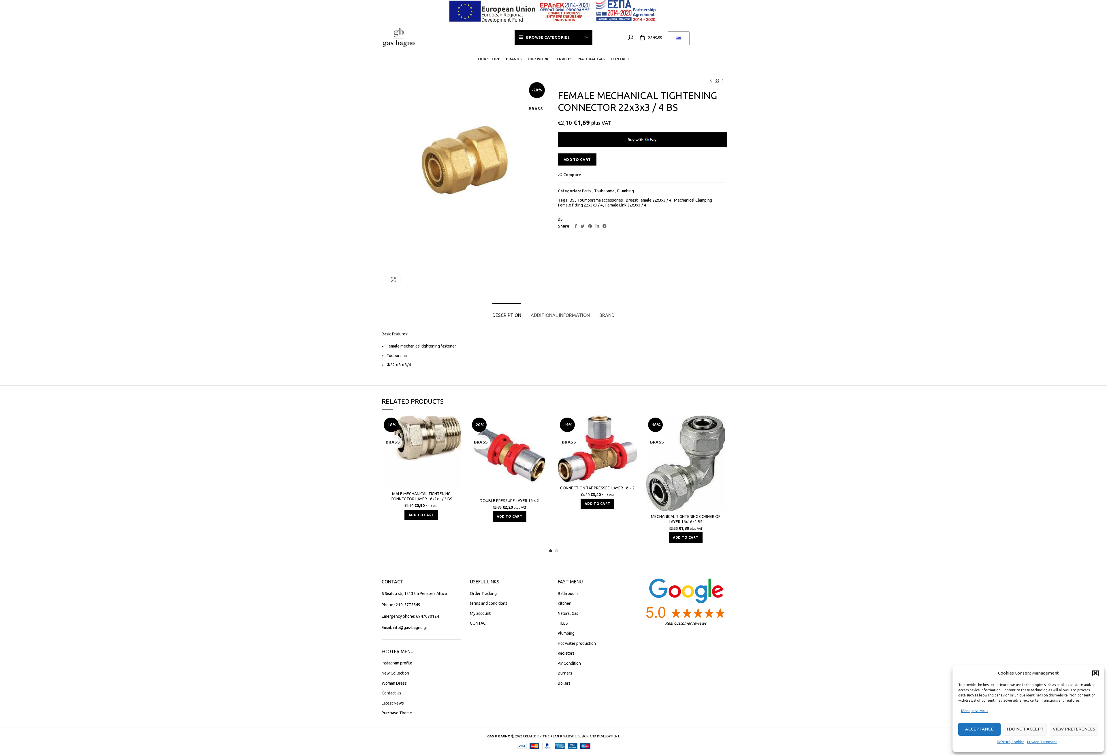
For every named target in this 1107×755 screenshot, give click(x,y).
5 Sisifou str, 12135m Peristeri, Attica (414, 593)
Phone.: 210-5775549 (401, 604)
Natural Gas (568, 613)
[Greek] (678, 38)
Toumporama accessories (600, 200)
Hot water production (577, 643)
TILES (563, 623)
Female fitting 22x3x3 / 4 (580, 205)
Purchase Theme (397, 713)
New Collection (395, 673)
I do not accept (1025, 728)
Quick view (457, 437)
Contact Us (391, 693)
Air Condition (569, 663)
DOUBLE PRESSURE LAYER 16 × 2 (509, 500)
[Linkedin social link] (597, 226)
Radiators (566, 653)
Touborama (604, 191)
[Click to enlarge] (393, 280)
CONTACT (479, 623)
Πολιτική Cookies (1010, 742)
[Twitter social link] (582, 226)
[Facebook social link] (576, 226)
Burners (565, 673)
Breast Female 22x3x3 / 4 (648, 200)
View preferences (1074, 728)
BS (572, 200)
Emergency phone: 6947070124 (410, 616)
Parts (586, 191)
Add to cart (577, 159)
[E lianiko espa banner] (553, 11)
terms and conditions (488, 603)
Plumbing (625, 191)
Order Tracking (483, 593)
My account (480, 613)
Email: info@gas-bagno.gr (404, 627)
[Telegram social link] (604, 226)
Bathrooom (568, 593)
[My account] (631, 37)
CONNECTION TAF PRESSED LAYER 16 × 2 (597, 488)
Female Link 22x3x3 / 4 (625, 205)
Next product (722, 81)
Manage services (974, 711)
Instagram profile (397, 663)
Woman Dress (394, 683)
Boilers (564, 683)
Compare (572, 175)
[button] (1095, 673)
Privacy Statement (1042, 742)
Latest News (393, 703)
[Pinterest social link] (590, 226)
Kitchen (564, 603)
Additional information (560, 315)
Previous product (711, 81)
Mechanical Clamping (693, 200)
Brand (607, 315)
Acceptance (979, 728)
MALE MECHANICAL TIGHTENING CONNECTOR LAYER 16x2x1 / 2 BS (421, 496)
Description (506, 315)
